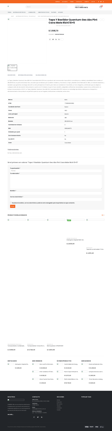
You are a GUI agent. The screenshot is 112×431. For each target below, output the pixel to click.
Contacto (79, 1)
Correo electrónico (16, 197)
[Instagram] (103, 2)
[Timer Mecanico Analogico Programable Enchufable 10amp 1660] (84, 381)
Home (58, 400)
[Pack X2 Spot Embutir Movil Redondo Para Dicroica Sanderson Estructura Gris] (60, 374)
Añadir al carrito (22, 221)
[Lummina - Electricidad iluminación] (16, 7)
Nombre (13, 191)
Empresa (57, 1)
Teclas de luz (18, 344)
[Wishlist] (97, 7)
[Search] (65, 6)
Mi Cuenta (65, 1)
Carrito (86, 1)
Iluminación (32, 12)
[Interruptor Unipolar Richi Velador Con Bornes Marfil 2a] (11, 366)
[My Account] (92, 7)
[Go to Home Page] (8, 16)
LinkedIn (56, 39)
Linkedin (41, 417)
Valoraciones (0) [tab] (41, 75)
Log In (93, 1)
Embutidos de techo (43, 12)
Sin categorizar (11, 344)
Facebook (50, 39)
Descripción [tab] (11, 75)
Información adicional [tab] (25, 75)
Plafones (53, 12)
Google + (59, 39)
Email (62, 39)
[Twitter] (101, 2)
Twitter (53, 39)
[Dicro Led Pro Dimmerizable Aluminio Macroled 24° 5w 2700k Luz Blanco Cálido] (35, 366)
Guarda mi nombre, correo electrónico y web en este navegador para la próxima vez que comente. (43, 203)
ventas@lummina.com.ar (39, 409)
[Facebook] (99, 2)
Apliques (60, 12)
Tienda (72, 1)
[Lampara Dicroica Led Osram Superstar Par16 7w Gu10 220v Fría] (84, 374)
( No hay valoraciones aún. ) (63, 25)
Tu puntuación (15, 168)
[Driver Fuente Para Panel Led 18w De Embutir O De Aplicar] (35, 381)
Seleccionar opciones (82, 221)
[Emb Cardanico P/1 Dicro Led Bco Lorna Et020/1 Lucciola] (35, 374)
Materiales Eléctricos (19, 12)
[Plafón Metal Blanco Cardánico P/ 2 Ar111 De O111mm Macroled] (60, 381)
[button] (102, 215)
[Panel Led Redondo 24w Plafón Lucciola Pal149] (84, 366)
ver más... (10, 414)
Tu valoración (15, 173)
